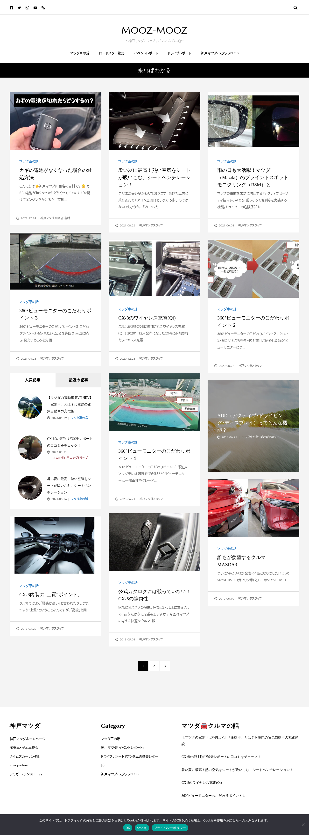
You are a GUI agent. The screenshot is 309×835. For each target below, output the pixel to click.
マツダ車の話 (79, 53)
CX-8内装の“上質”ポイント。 (51, 594)
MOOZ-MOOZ (154, 30)
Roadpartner (19, 765)
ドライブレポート (179, 53)
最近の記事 (78, 380)
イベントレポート (146, 53)
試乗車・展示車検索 (24, 747)
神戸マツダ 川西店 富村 (55, 218)
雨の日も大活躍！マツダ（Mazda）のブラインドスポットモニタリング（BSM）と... (252, 177)
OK (128, 828)
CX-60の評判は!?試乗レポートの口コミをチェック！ (221, 757)
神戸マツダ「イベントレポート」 (122, 747)
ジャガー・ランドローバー (27, 774)
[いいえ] (303, 824)
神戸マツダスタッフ (151, 225)
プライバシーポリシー (170, 828)
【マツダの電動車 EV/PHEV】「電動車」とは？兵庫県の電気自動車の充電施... (70, 404)
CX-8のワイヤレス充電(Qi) (147, 317)
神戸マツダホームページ (28, 739)
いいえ (142, 828)
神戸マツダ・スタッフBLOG (220, 53)
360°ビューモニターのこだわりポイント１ (214, 796)
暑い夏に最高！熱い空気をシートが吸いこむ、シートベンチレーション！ (154, 177)
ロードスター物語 (112, 53)
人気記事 (32, 380)
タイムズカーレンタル (25, 756)
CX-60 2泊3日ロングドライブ (69, 458)
